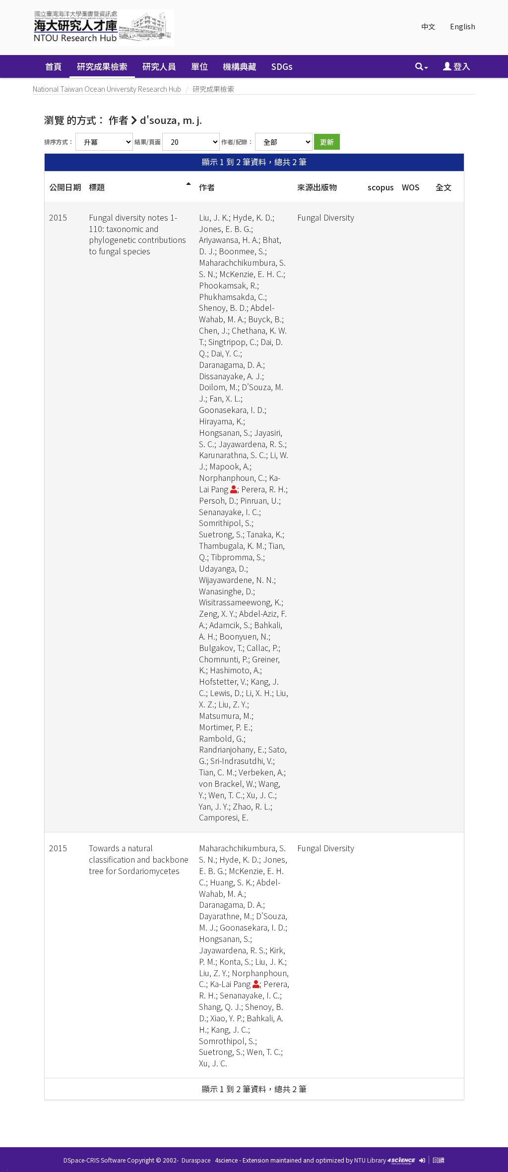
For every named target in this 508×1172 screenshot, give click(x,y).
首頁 (53, 66)
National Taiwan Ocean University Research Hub (107, 89)
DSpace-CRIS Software (95, 1160)
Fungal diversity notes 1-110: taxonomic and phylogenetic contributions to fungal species (137, 234)
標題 (97, 187)
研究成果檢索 (102, 66)
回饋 (438, 1160)
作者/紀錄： (237, 141)
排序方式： (59, 141)
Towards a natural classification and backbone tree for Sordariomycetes (139, 859)
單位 (199, 66)
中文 (428, 26)
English (462, 26)
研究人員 (159, 66)
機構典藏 (239, 66)
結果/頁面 (147, 141)
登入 (460, 66)
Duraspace (196, 1160)
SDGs (282, 66)
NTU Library (370, 1160)
